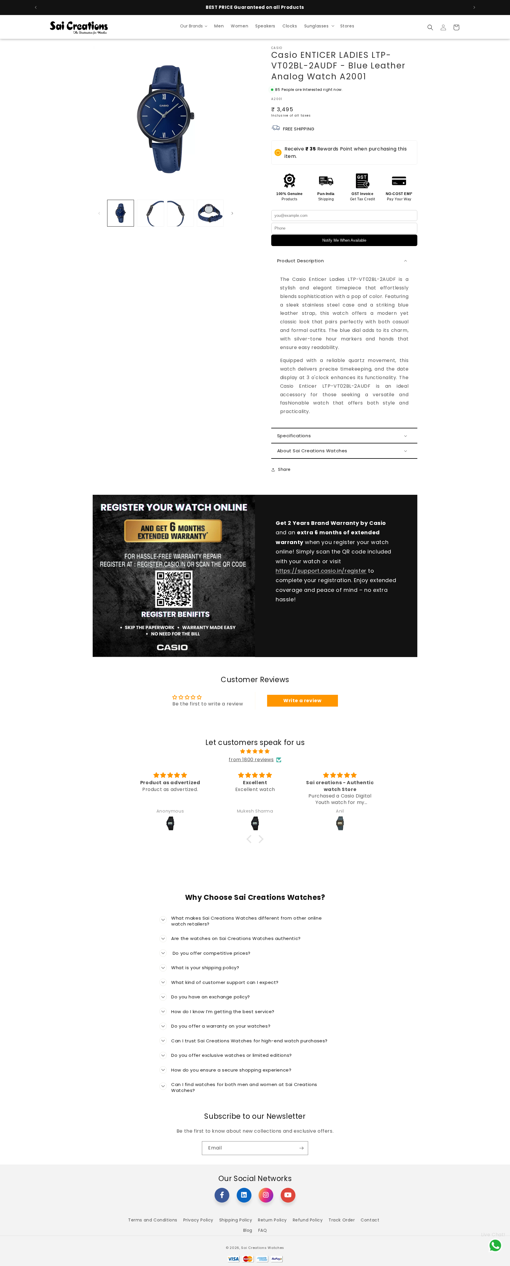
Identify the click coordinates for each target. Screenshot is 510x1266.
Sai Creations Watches (262, 1247)
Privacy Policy (198, 1220)
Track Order (341, 1220)
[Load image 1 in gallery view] (120, 213)
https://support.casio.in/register (321, 570)
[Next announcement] (474, 7)
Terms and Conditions (152, 1220)
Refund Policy (308, 1220)
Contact (370, 1220)
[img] (255, 751)
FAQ (262, 1230)
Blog (247, 1230)
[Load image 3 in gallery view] (180, 213)
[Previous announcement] (35, 7)
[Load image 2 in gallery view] (150, 213)
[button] (319, 25)
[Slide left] (99, 213)
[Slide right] (232, 213)
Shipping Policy (235, 1220)
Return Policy (272, 1220)
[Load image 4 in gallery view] (210, 213)
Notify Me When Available (344, 240)
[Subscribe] (301, 1148)
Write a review (302, 700)
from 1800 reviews (251, 759)
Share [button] (284, 469)
